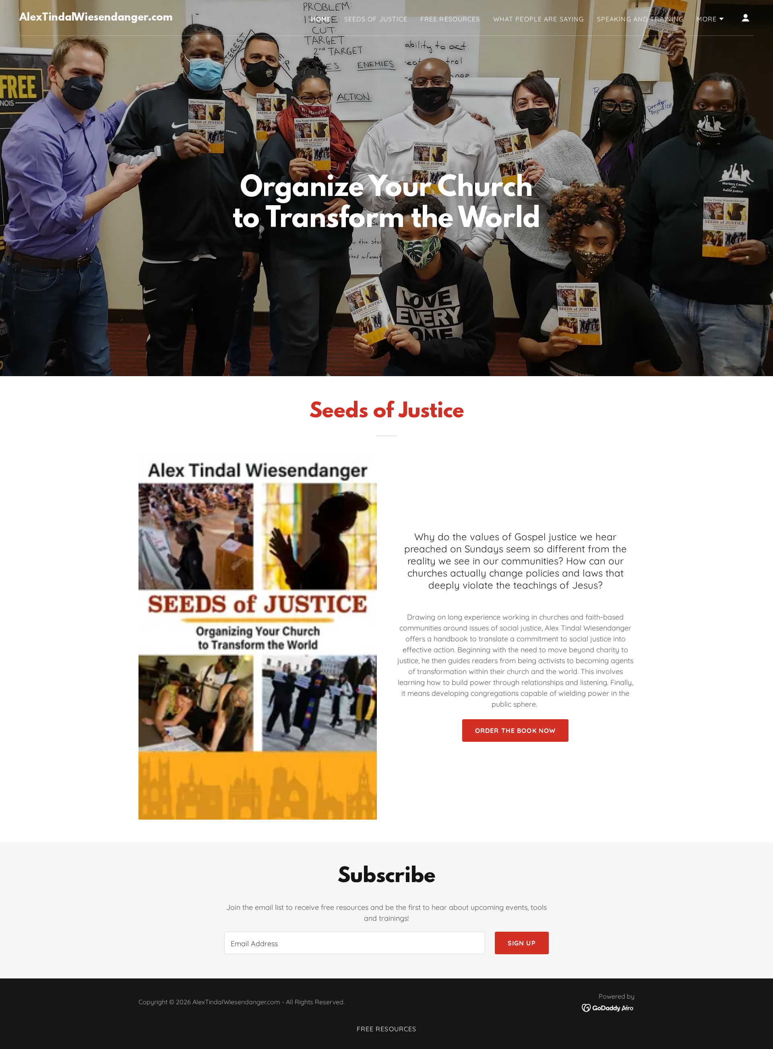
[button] (711, 19)
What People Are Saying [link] (538, 19)
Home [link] (321, 19)
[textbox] (354, 943)
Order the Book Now (515, 730)
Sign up (522, 943)
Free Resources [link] (450, 19)
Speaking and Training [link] (640, 19)
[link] (96, 18)
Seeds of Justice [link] (375, 19)
